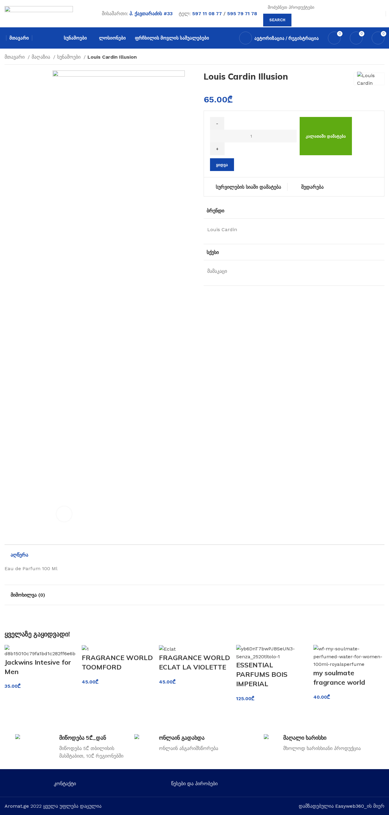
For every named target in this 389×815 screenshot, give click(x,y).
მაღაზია (42, 57)
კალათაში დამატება (326, 136)
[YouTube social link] (333, 785)
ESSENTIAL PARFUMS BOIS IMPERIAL (261, 674)
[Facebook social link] (306, 785)
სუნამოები (69, 57)
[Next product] (381, 58)
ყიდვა (222, 165)
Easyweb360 (349, 806)
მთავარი (15, 57)
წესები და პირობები (194, 783)
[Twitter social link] (315, 785)
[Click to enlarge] (64, 514)
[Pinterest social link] (341, 785)
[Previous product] (369, 58)
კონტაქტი (65, 783)
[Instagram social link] (324, 785)
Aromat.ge (17, 806)
